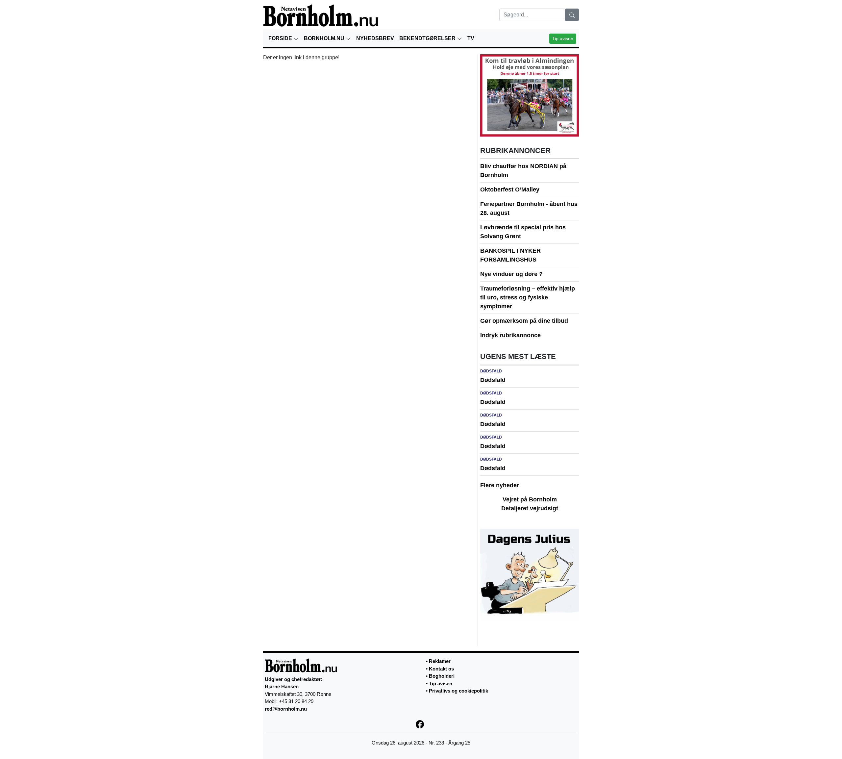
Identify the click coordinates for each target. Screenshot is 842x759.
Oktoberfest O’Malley (509, 189)
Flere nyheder (499, 485)
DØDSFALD (491, 371)
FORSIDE (280, 38)
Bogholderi (442, 676)
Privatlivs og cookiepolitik (458, 691)
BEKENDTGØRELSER (428, 38)
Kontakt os (441, 668)
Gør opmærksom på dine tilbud (524, 320)
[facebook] (421, 723)
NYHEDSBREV (375, 38)
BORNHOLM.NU (325, 38)
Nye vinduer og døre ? (511, 274)
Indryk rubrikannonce (510, 335)
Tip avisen (562, 38)
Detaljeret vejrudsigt (529, 508)
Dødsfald (493, 380)
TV (470, 38)
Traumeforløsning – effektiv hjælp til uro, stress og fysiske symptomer (527, 297)
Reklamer (440, 661)
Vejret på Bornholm (530, 499)
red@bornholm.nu (286, 709)
